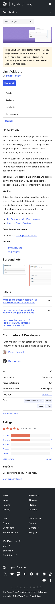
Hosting (6, 505)
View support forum (12, 479)
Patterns (33, 509)
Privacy (6, 509)
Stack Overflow (24, 223)
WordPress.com (12, 541)
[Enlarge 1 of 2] (22, 267)
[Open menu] (50, 4)
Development (12, 114)
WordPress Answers (31, 219)
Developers (8, 527)
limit (41, 401)
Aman (9, 223)
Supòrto (9, 121)
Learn (5, 518)
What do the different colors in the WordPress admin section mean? (20, 301)
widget (48, 406)
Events (32, 523)
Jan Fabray (12, 219)
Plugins (32, 505)
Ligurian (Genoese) (18, 567)
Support (6, 523)
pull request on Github (26, 235)
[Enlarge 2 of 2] (48, 267)
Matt (6, 546)
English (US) (47, 394)
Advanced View (10, 413)
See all (49, 459)
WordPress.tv (11, 532)
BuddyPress (10, 555)
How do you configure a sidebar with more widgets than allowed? (19, 311)
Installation (10, 107)
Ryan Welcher (13, 251)
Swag (33, 532)
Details (8, 93)
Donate (34, 527)
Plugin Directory (10, 12)
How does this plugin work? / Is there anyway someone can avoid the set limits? (16, 323)
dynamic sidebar (31, 401)
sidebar (41, 406)
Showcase (34, 495)
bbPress (8, 550)
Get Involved (35, 518)
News (5, 500)
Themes (33, 500)
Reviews (9, 100)
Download (9, 83)
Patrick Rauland (14, 75)
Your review (8, 459)
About (6, 495)
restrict (48, 401)
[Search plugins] (31, 21)
